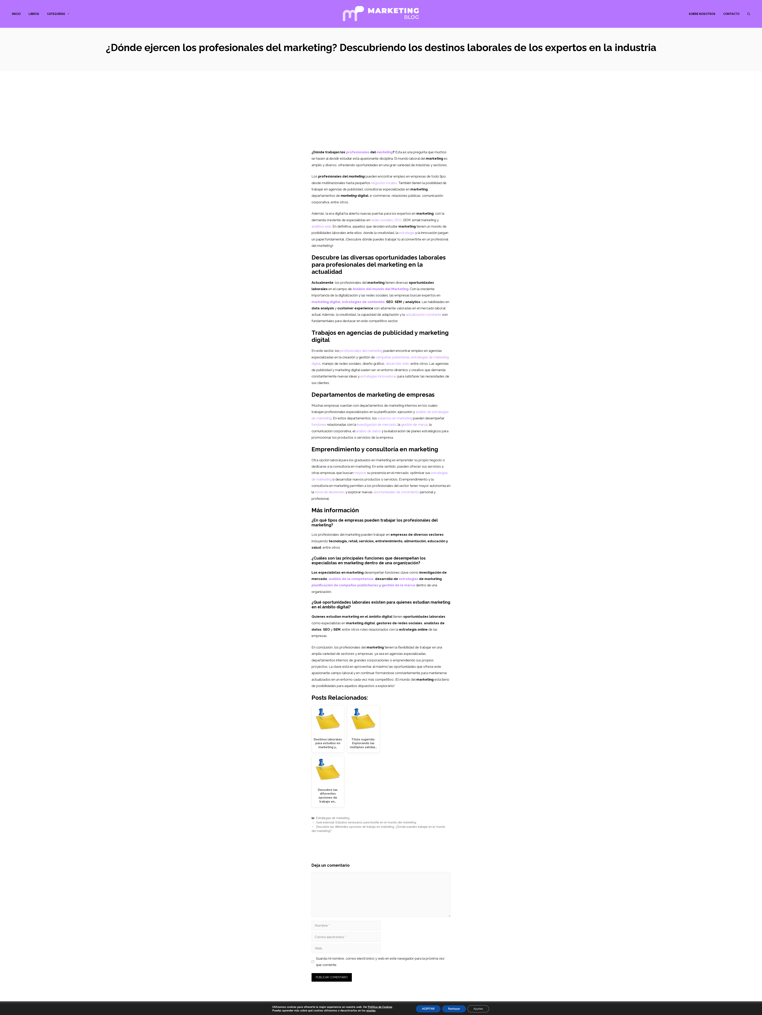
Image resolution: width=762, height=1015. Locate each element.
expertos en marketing (395, 418)
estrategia (406, 233)
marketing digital (326, 302)
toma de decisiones (330, 492)
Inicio (16, 13)
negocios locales (384, 183)
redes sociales (382, 220)
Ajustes (478, 1009)
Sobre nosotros (702, 13)
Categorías (56, 13)
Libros (34, 13)
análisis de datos (368, 431)
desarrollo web (397, 364)
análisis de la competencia (351, 579)
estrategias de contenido (363, 302)
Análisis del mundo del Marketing (380, 289)
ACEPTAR (428, 1009)
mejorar (360, 473)
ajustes (370, 1010)
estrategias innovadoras (378, 376)
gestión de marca (414, 424)
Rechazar (454, 1009)
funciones (319, 424)
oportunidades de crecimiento (396, 492)
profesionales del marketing (361, 351)
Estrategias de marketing (332, 818)
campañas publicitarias (393, 357)
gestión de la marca (398, 585)
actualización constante (423, 314)
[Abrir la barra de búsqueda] (748, 14)
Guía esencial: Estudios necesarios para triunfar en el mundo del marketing (366, 822)
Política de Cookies (380, 1007)
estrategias (408, 579)
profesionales (357, 152)
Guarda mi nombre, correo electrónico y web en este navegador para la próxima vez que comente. (380, 961)
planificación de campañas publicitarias (345, 585)
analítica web (321, 226)
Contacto (731, 13)
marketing (385, 152)
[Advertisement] (381, 119)
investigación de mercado (376, 424)
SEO (397, 220)
